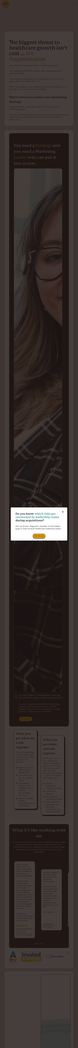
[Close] (64, 511)
